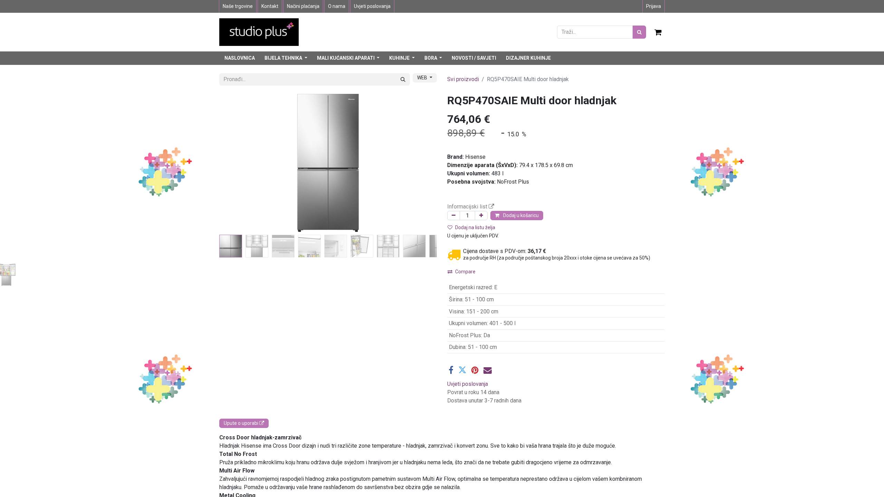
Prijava (653, 6)
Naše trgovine (238, 6)
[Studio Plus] (259, 31)
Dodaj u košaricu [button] (520, 215)
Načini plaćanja (303, 6)
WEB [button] (422, 77)
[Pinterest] (475, 370)
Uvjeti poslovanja (372, 6)
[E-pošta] (487, 370)
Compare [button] (465, 271)
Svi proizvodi (463, 79)
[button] (235, 163)
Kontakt (269, 6)
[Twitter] (462, 370)
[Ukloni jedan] (453, 215)
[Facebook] (451, 370)
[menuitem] (240, 58)
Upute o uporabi (241, 423)
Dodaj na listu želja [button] (475, 227)
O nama (336, 6)
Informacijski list (468, 206)
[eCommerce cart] (658, 32)
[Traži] (639, 32)
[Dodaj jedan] (481, 215)
